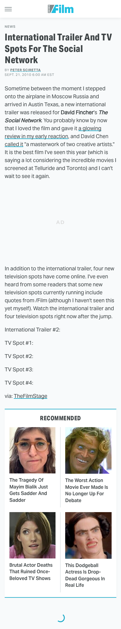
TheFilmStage (30, 396)
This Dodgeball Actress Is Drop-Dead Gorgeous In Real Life (85, 575)
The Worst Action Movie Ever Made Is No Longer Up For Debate (86, 490)
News (10, 27)
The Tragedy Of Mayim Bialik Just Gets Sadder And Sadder (28, 490)
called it (14, 144)
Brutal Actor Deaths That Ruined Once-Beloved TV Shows (31, 571)
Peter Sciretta (25, 70)
